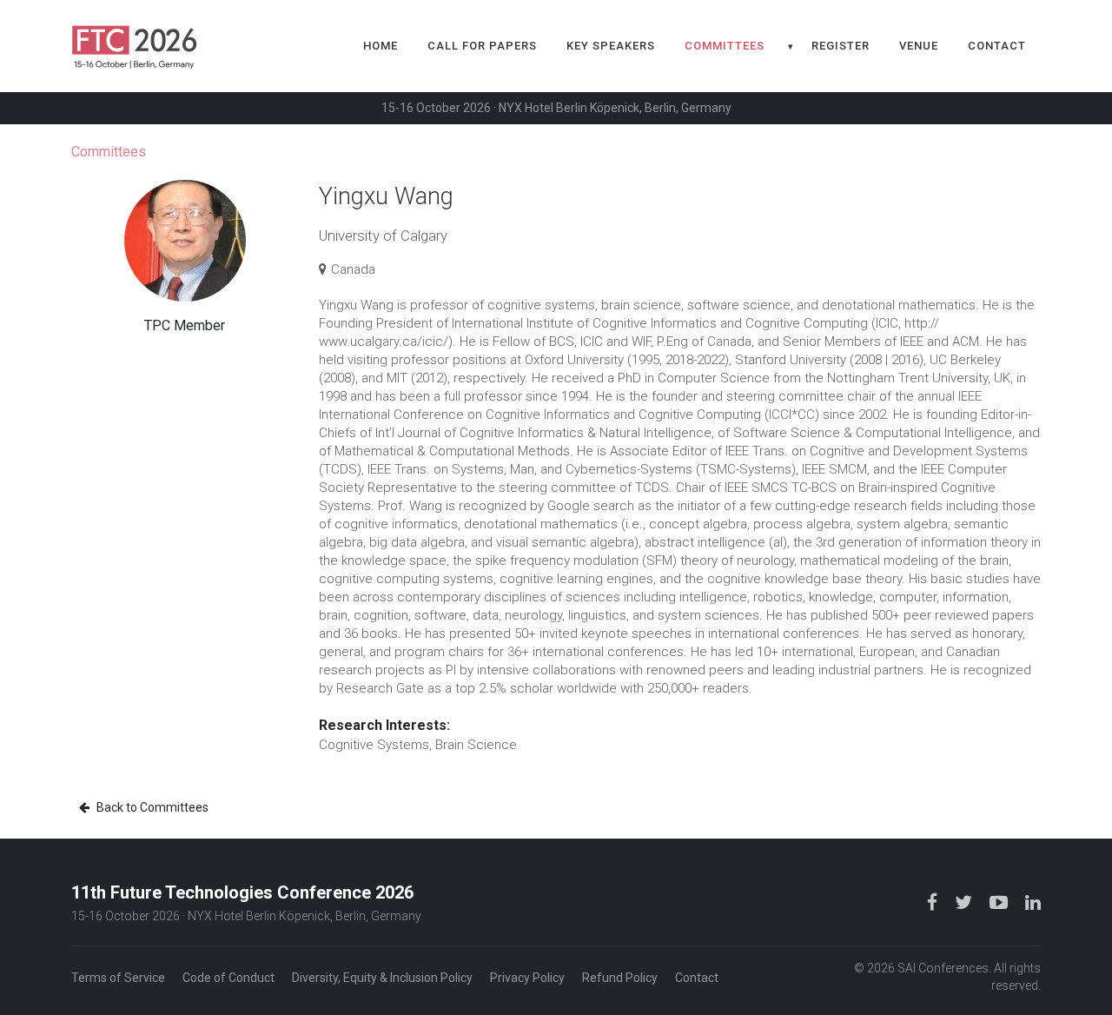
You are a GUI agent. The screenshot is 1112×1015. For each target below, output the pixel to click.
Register (840, 45)
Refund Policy (620, 978)
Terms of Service (118, 978)
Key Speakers (610, 45)
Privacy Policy (527, 978)
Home (380, 45)
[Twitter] (965, 901)
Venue (918, 45)
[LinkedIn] (1033, 901)
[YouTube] (1000, 901)
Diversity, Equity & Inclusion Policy (382, 978)
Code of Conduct (228, 978)
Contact (997, 45)
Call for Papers (482, 45)
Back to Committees (151, 807)
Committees (724, 45)
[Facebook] (934, 901)
